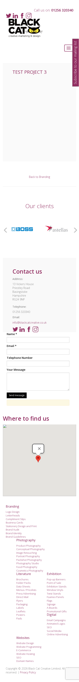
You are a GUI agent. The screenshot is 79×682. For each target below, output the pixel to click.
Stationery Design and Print (21, 526)
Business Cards (14, 522)
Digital (51, 614)
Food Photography (26, 567)
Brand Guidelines (16, 536)
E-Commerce (23, 650)
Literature (23, 574)
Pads (19, 618)
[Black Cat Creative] (39, 28)
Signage (51, 604)
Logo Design (13, 512)
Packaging (21, 604)
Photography (25, 540)
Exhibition (54, 574)
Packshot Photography (29, 560)
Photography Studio (27, 563)
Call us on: (53, 10)
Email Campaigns (56, 620)
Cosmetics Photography (29, 570)
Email (11, 346)
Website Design (25, 643)
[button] (38, 459)
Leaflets (20, 611)
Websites (23, 638)
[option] (22, 229)
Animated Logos (56, 623)
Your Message (16, 369)
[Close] (39, 448)
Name (12, 334)
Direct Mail (22, 597)
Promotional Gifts (57, 611)
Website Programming (28, 646)
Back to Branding (39, 177)
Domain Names (25, 661)
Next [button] (74, 229)
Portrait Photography (28, 556)
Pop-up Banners (56, 579)
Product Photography (28, 545)
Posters (20, 615)
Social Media (54, 631)
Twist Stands (54, 593)
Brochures (22, 579)
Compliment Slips (16, 519)
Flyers (19, 600)
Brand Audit (12, 529)
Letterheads (13, 515)
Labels (20, 607)
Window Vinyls (55, 590)
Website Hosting (25, 654)
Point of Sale (54, 583)
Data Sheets (23, 586)
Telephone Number (20, 358)
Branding (12, 506)
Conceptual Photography (30, 549)
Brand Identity (14, 533)
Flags (49, 600)
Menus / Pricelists (26, 590)
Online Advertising (57, 634)
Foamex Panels (55, 597)
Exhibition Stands (56, 586)
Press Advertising (26, 593)
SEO (49, 627)
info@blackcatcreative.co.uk (29, 322)
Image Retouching (26, 552)
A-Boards (52, 607)
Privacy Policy (28, 672)
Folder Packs (23, 583)
